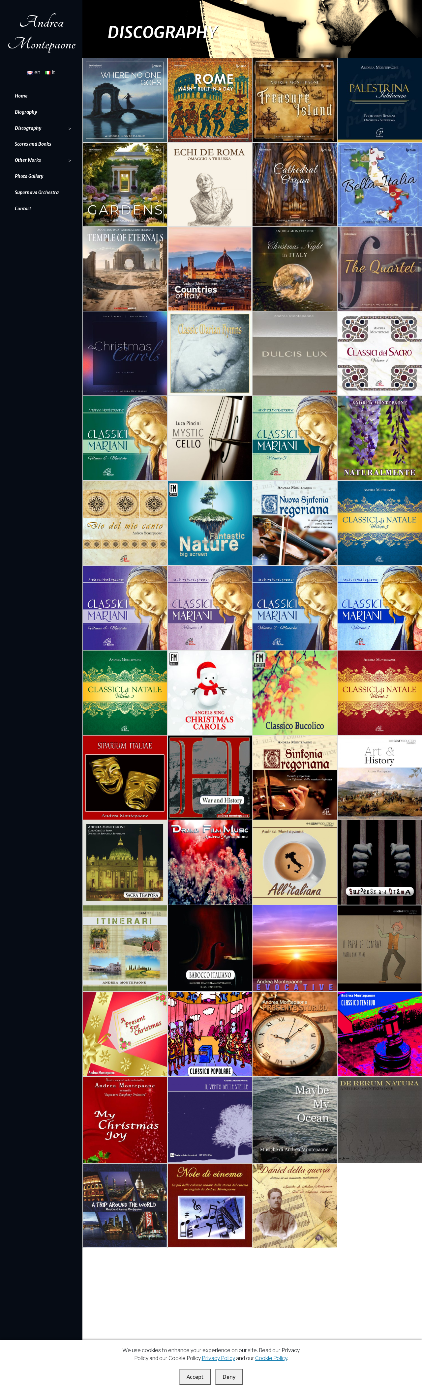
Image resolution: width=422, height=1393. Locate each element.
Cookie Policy (271, 1358)
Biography (26, 112)
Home (21, 96)
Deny (229, 1376)
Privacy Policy (218, 1358)
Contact (23, 209)
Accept (195, 1376)
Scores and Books (33, 144)
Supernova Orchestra (37, 192)
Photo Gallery (29, 176)
